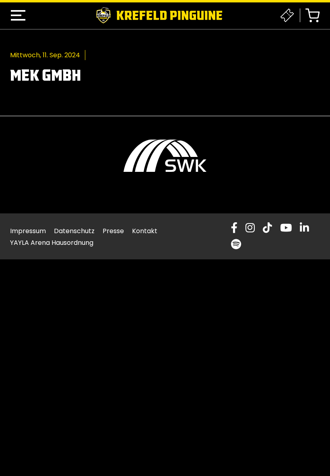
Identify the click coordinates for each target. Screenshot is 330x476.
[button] (18, 15)
